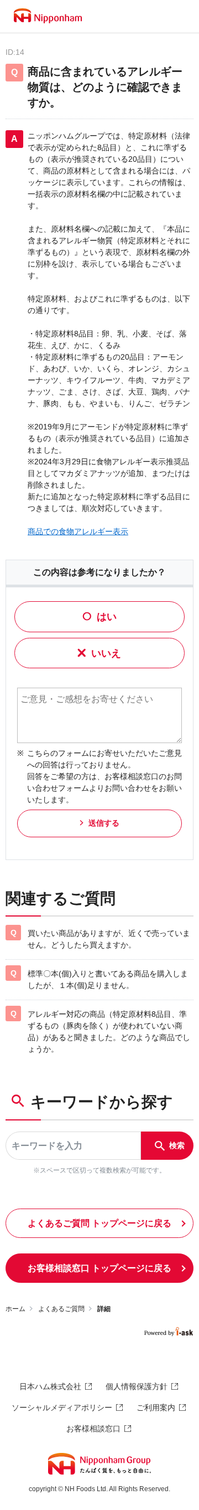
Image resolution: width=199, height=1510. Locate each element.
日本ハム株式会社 (50, 1386)
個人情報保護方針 (136, 1386)
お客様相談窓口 (93, 1428)
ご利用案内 (156, 1407)
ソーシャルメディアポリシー (62, 1407)
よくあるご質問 (61, 1309)
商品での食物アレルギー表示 (78, 531)
